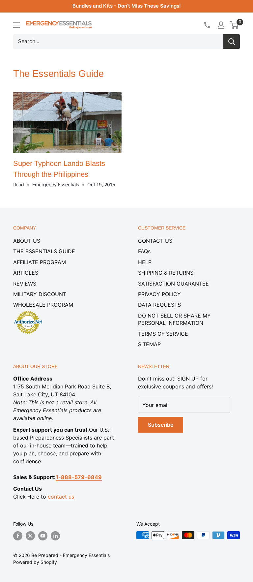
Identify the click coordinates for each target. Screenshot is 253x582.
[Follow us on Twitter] (30, 535)
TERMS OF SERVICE (163, 333)
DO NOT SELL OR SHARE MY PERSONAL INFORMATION (174, 319)
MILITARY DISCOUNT (39, 294)
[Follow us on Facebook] (17, 535)
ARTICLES (25, 272)
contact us (61, 496)
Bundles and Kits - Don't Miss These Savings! (126, 6)
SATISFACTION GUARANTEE (173, 283)
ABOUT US (26, 240)
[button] (234, 25)
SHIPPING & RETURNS (165, 272)
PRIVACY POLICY (159, 294)
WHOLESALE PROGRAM (43, 304)
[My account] (221, 25)
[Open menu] (16, 25)
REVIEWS (24, 283)
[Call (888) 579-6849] (207, 25)
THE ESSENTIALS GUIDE (44, 251)
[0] (234, 25)
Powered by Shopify (35, 562)
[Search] (231, 41)
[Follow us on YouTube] (42, 535)
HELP (145, 262)
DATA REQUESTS (159, 304)
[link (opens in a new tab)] (28, 312)
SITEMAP (149, 344)
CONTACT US (155, 240)
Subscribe (160, 424)
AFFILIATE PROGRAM (39, 262)
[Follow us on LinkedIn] (55, 535)
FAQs (144, 251)
